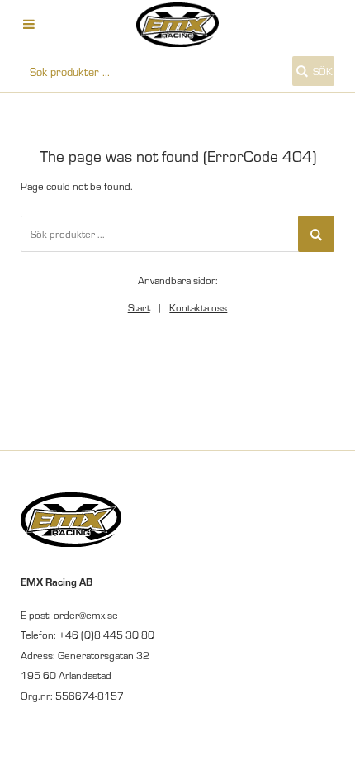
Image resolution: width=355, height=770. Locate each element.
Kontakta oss (198, 307)
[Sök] (316, 234)
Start (139, 307)
